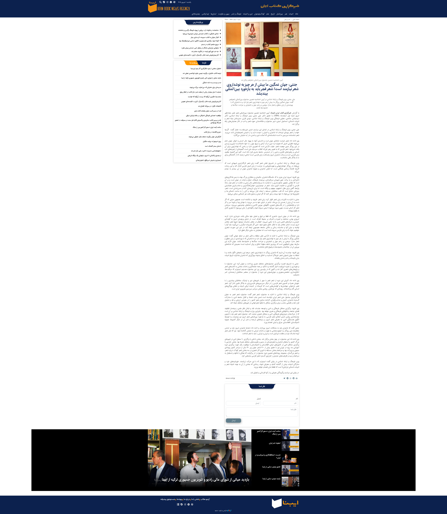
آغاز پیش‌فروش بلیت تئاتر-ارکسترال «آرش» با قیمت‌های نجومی (199, 55)
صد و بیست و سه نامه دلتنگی (212, 82)
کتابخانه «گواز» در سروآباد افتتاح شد (209, 106)
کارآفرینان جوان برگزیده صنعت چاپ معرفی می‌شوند (205, 136)
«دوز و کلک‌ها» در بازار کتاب (212, 132)
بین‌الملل (279, 13)
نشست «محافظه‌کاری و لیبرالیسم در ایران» (268, 456)
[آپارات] (192, 504)
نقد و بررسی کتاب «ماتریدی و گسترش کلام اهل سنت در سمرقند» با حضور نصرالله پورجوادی (198, 121)
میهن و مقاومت (223, 13)
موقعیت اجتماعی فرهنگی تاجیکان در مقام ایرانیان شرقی (203, 115)
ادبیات (291, 13)
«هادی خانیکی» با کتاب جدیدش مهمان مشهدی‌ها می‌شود (201, 33)
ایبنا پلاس (205, 13)
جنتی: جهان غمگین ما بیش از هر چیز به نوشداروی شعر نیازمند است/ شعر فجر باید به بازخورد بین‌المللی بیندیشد (262, 89)
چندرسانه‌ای (196, 13)
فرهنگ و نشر (236, 13)
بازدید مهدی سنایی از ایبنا (271, 478)
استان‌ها (213, 13)
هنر (286, 13)
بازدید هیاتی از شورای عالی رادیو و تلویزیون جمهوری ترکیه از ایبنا (201, 78)
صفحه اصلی (296, 19)
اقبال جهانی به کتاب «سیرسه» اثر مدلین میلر (205, 37)
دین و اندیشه (247, 13)
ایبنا (280, 6)
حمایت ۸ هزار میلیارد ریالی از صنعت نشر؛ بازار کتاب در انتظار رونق (200, 92)
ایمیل (259, 398)
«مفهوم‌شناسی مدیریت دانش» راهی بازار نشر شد (206, 151)
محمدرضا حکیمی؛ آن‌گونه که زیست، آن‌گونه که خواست (204, 96)
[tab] (204, 63)
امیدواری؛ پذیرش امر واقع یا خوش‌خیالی (208, 160)
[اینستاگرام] (185, 504)
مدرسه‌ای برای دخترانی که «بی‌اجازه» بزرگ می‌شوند (205, 87)
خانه (296, 13)
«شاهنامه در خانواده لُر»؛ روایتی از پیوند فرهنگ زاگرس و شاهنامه (198, 30)
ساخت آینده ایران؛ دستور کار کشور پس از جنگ (207, 127)
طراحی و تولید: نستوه (221, 511)
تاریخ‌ (273, 13)
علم (267, 13)
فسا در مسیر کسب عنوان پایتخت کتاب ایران (207, 111)
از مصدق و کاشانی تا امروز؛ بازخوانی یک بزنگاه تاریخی (204, 155)
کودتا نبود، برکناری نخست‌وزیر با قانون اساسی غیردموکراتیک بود (199, 41)
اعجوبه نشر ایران (275, 443)
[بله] (181, 504)
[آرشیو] (178, 504)
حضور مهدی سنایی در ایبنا (271, 466)
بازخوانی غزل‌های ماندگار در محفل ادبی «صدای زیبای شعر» (200, 48)
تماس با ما (195, 499)
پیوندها (179, 499)
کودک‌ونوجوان (259, 13)
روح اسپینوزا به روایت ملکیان (212, 141)
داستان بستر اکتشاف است (213, 146)
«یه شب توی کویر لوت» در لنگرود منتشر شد (205, 51)
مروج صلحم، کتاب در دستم (210, 44)
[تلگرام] (188, 504)
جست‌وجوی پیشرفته (168, 499)
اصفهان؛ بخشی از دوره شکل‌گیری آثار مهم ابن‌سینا (206, 68)
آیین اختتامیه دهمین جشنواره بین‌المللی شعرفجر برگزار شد (262, 80)
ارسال (233, 420)
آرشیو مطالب (205, 499)
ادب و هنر (287, 19)
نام (297, 398)
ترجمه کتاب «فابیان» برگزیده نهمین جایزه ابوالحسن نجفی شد (202, 73)
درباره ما (187, 499)
